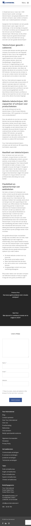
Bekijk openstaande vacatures (11, 433)
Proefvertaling (6, 425)
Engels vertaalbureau (9, 472)
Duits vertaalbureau (8, 469)
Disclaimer (5, 441)
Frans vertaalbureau (8, 474)
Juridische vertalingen (9, 458)
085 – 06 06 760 (7, 507)
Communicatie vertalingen (10, 452)
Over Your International (9, 420)
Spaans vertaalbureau (9, 477)
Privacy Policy (6, 443)
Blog (3, 415)
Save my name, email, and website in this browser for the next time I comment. (14, 392)
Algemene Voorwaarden (9, 438)
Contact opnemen (7, 417)
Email (4, 372)
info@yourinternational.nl (10, 503)
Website (4, 380)
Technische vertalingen (9, 460)
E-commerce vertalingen (9, 455)
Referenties (6, 428)
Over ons (5, 423)
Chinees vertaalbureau (9, 479)
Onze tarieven (6, 431)
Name (4, 363)
